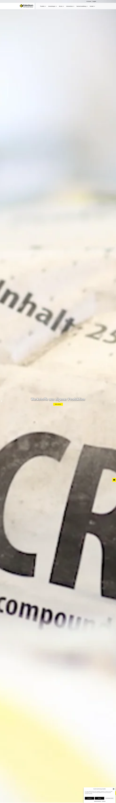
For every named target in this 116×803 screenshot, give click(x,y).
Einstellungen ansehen (109, 798)
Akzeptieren (89, 798)
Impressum (103, 801)
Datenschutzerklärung (97, 801)
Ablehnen (99, 798)
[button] (113, 789)
